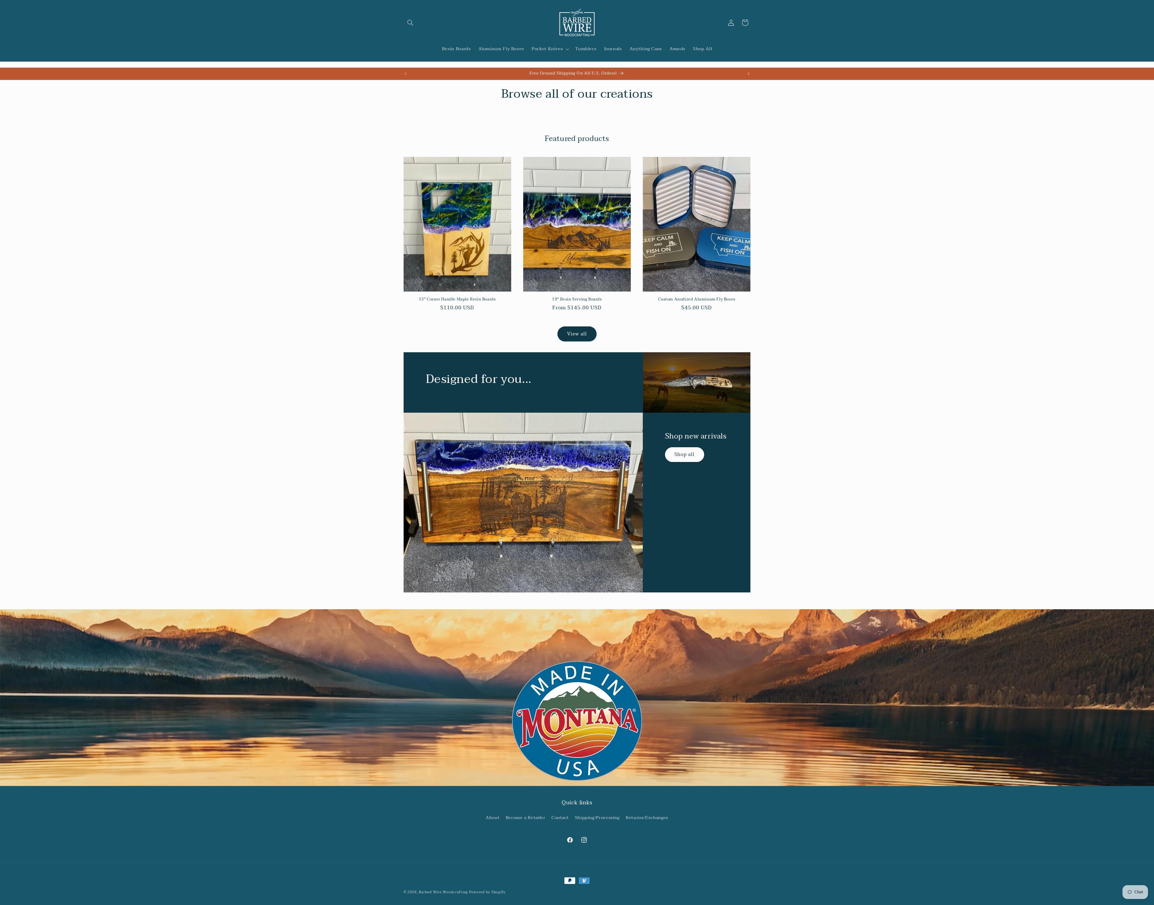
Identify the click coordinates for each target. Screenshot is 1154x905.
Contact (560, 818)
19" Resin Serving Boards (577, 299)
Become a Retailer (525, 818)
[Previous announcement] (405, 74)
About (492, 818)
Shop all (684, 454)
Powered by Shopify (487, 892)
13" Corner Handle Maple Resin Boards (457, 299)
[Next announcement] (748, 74)
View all (577, 334)
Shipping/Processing (597, 818)
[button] (410, 22)
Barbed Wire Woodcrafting (443, 892)
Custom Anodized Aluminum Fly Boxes (696, 299)
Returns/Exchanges (647, 818)
